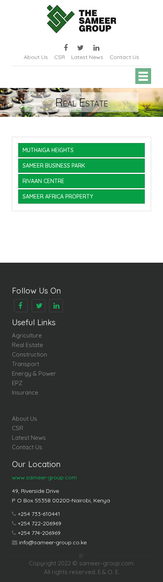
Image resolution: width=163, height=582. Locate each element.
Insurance (25, 392)
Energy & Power (34, 373)
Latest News (87, 57)
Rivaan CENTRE (43, 181)
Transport (25, 364)
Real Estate (27, 345)
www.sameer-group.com (44, 477)
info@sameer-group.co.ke (53, 542)
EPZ (17, 383)
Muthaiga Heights (48, 150)
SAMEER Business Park (54, 165)
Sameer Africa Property (58, 196)
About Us (36, 57)
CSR (59, 57)
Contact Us (124, 57)
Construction (29, 354)
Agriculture (27, 335)
